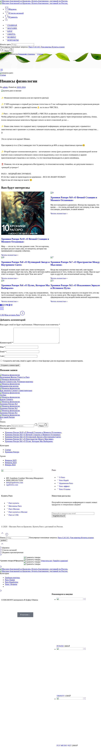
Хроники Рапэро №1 (8, 413)
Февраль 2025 (11, 460)
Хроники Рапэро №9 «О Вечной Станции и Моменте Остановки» (33, 435)
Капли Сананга (6, 399)
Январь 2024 (10, 465)
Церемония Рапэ (66, 483)
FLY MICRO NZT (64, 745)
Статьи (40, 54)
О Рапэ (62, 477)
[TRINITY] (70, 649)
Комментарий (6, 343)
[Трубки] (50, 393)
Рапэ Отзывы (64, 489)
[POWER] (70, 599)
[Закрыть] (1, 419)
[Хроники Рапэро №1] (50, 410)
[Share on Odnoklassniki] (9, 305)
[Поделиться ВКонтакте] (7, 305)
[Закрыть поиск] (2, 545)
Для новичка (46, 47)
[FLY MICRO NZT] (70, 699)
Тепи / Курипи (11, 584)
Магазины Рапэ (15, 506)
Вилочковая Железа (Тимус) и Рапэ (15, 377)
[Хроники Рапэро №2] (50, 406)
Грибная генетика (12, 578)
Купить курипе (58, 47)
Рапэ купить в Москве (18, 512)
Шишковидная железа (9, 386)
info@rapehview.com (14, 483)
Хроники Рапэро (12, 452)
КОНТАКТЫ (13, 40)
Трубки (3, 395)
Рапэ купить (14, 503)
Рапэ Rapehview (11, 582)
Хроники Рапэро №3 (8, 404)
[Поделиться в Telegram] (1, 305)
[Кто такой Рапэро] (50, 415)
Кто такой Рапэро (7, 417)
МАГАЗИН (12, 28)
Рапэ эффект (64, 486)
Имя (2, 347)
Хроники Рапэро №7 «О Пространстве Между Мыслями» (29, 439)
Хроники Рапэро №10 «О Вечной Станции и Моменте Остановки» (33, 432)
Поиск (7, 51)
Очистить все (46, 561)
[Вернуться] (2, 309)
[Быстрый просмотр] (85, 599)
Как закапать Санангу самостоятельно (16, 390)
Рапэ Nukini (10, 580)
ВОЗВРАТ (11, 37)
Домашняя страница (26, 54)
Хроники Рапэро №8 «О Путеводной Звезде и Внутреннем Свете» (33, 437)
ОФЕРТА (11, 34)
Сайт (2, 356)
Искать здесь (5, 44)
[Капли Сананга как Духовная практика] (50, 379)
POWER (60, 646)
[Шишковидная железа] (50, 384)
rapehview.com (12, 485)
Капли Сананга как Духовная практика (16, 382)
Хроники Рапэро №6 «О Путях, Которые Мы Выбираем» (29, 441)
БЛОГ (9, 31)
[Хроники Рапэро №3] (50, 402)
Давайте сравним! (60, 561)
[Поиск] (6, 20)
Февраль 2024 (11, 463)
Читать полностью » (9, 255)
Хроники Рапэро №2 (8, 408)
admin (5, 87)
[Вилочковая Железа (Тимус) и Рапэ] (50, 375)
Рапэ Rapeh (64, 480)
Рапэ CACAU (35, 47)
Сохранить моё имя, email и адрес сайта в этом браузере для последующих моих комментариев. (43, 361)
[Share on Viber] (5, 305)
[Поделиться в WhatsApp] (3, 305)
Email (3, 352)
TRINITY (61, 696)
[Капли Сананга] (50, 397)
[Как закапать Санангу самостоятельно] (50, 388)
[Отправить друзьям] (11, 305)
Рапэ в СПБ (13, 515)
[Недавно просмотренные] (6, 535)
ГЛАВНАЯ (12, 25)
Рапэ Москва (14, 509)
